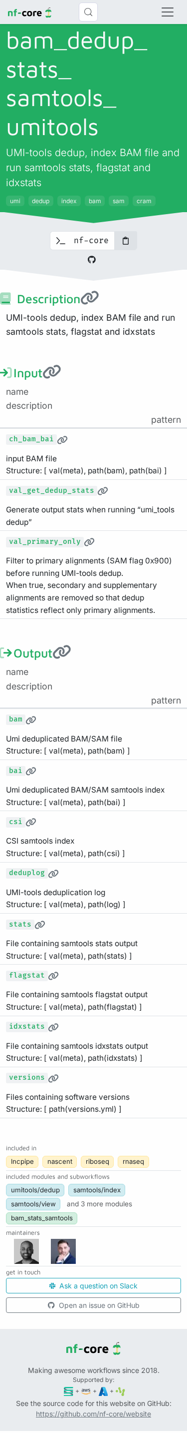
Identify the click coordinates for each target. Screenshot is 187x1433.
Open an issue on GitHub (98, 1305)
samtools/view (33, 1204)
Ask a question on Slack (97, 1285)
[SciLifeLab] (120, 1390)
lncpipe (22, 1161)
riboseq (97, 1161)
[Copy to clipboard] (125, 240)
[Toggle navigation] (167, 12)
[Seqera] (68, 1390)
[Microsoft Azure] (103, 1390)
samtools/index (97, 1190)
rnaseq (133, 1161)
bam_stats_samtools (42, 1218)
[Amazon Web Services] (86, 1390)
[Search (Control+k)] (88, 12)
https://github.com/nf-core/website (93, 1413)
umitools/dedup (35, 1190)
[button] (99, 1204)
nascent (59, 1161)
